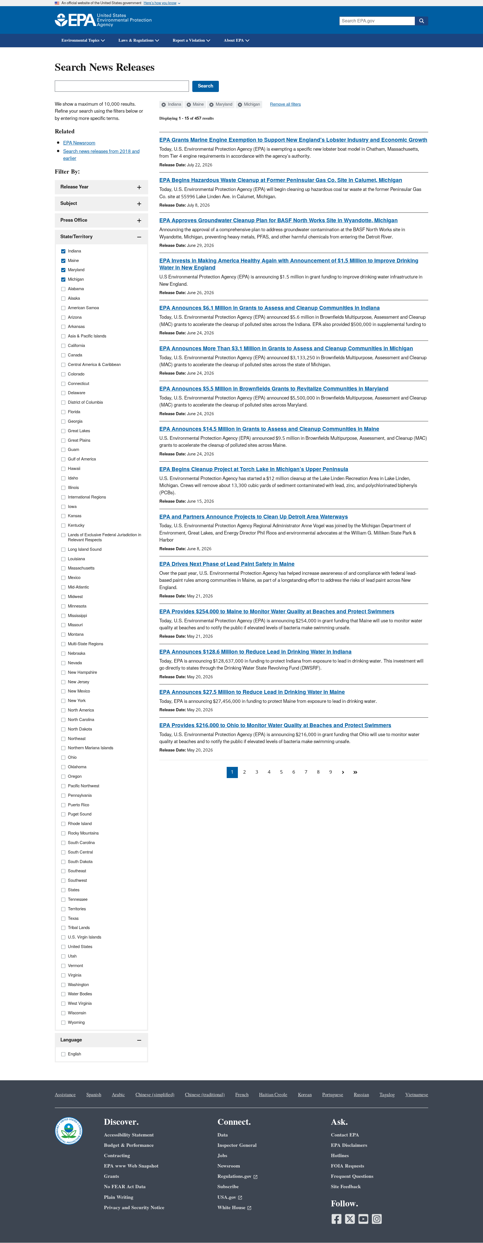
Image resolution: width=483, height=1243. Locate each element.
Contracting (117, 1156)
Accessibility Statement (129, 1135)
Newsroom (228, 1166)
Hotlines (340, 1156)
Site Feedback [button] (346, 1187)
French (241, 1095)
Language (71, 1040)
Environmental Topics (80, 40)
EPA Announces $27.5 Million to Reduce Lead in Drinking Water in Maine (252, 692)
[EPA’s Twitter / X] (350, 1219)
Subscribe (228, 1187)
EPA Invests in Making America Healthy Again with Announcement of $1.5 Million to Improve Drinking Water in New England (288, 264)
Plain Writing (118, 1197)
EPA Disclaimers (349, 1145)
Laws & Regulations (136, 40)
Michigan (251, 104)
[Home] (103, 20)
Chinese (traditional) (205, 1095)
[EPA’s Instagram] (376, 1219)
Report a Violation (189, 40)
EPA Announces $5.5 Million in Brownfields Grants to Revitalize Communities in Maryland (274, 388)
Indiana (174, 104)
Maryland (223, 104)
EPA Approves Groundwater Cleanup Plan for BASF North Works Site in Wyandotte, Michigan (278, 220)
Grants (111, 1176)
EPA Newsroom (79, 143)
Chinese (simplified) (155, 1095)
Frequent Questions (352, 1176)
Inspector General (237, 1145)
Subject (68, 203)
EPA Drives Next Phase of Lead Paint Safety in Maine (227, 564)
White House (231, 1208)
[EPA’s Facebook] (336, 1219)
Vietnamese (416, 1095)
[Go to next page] (343, 772)
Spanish (93, 1095)
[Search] (421, 20)
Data (222, 1135)
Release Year (74, 187)
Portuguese (332, 1095)
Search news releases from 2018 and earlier (101, 155)
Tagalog (387, 1095)
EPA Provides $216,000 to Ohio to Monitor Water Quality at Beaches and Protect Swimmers (275, 725)
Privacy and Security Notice (134, 1208)
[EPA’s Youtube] (363, 1219)
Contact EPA (345, 1135)
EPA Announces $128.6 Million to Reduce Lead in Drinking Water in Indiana (255, 652)
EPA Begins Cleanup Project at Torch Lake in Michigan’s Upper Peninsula (253, 469)
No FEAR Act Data (125, 1187)
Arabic (118, 1095)
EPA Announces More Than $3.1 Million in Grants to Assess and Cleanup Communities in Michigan (286, 348)
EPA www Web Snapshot (131, 1166)
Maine (198, 104)
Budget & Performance (129, 1145)
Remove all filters (285, 104)
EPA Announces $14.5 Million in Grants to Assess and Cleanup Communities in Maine (269, 429)
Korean (305, 1095)
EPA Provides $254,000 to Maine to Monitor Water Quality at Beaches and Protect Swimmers (276, 611)
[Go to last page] (355, 772)
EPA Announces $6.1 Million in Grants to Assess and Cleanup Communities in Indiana (269, 308)
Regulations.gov (234, 1176)
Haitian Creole (273, 1095)
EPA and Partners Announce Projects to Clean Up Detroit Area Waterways (253, 517)
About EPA (234, 40)
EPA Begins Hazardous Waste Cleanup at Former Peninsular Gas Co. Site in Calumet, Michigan (280, 180)
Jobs (222, 1156)
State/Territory (76, 237)
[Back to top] (467, 1227)
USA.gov (226, 1197)
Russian (361, 1095)
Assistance (65, 1095)
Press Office (73, 220)
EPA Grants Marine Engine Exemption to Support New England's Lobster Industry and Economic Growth (293, 140)
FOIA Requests (347, 1166)
